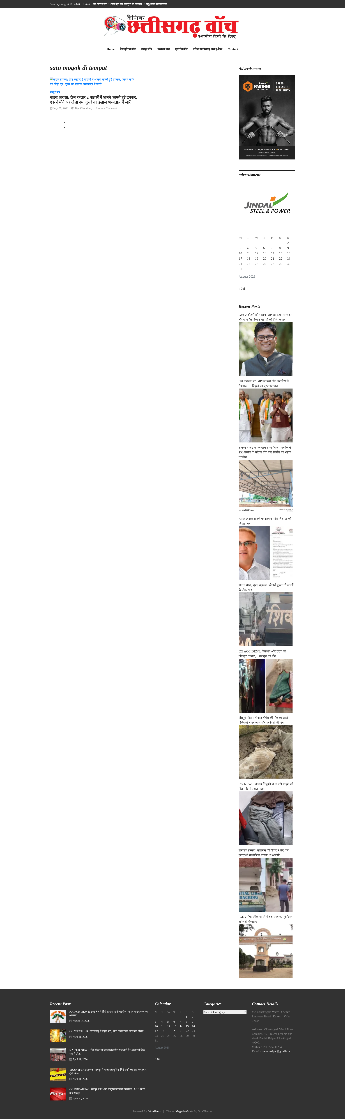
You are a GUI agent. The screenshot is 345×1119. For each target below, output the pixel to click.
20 (264, 258)
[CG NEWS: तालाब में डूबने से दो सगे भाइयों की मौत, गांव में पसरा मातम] (267, 818)
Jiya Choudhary (84, 108)
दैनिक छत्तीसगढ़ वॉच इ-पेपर (207, 49)
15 (280, 253)
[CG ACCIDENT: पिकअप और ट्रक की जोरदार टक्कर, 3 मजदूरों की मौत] (267, 686)
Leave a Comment (106, 108)
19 (256, 258)
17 (240, 258)
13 (264, 253)
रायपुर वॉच (146, 49)
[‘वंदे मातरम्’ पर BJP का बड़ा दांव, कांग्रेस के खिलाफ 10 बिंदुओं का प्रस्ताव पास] (267, 415)
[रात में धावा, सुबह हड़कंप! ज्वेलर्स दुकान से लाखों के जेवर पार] (267, 619)
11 (248, 253)
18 (248, 258)
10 (240, 253)
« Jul (242, 288)
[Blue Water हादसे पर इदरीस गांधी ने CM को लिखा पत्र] (267, 553)
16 (288, 253)
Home (111, 49)
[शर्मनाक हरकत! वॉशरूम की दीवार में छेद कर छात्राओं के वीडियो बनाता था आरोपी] (267, 885)
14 (272, 253)
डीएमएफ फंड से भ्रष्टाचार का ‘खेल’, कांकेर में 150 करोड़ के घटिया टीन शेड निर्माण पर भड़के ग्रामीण (140, 4)
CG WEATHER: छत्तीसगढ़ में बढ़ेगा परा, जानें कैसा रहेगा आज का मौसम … (108, 1031)
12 (256, 253)
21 (272, 258)
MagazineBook (184, 1111)
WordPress (154, 1111)
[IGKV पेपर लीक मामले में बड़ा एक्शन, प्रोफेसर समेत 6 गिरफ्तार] (267, 951)
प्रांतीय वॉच (181, 49)
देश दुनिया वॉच (128, 49)
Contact (233, 49)
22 (280, 258)
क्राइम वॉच (164, 49)
